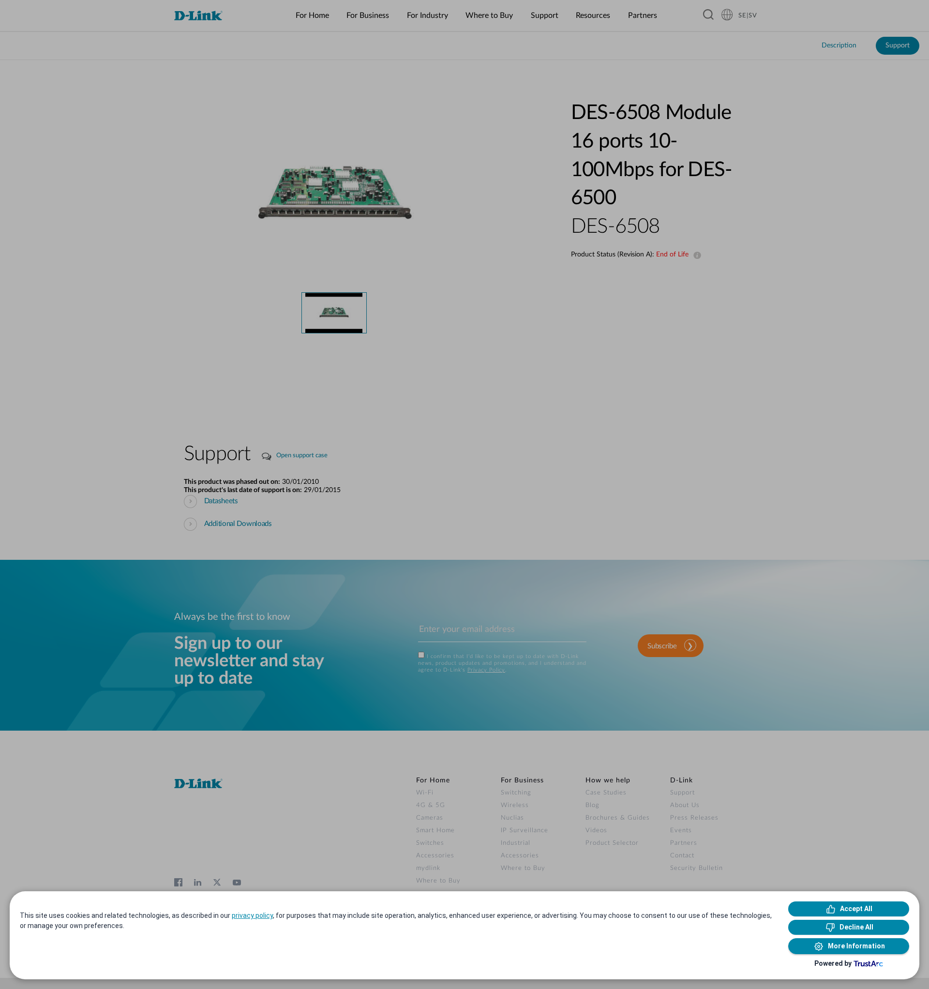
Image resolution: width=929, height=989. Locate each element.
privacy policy (252, 915)
